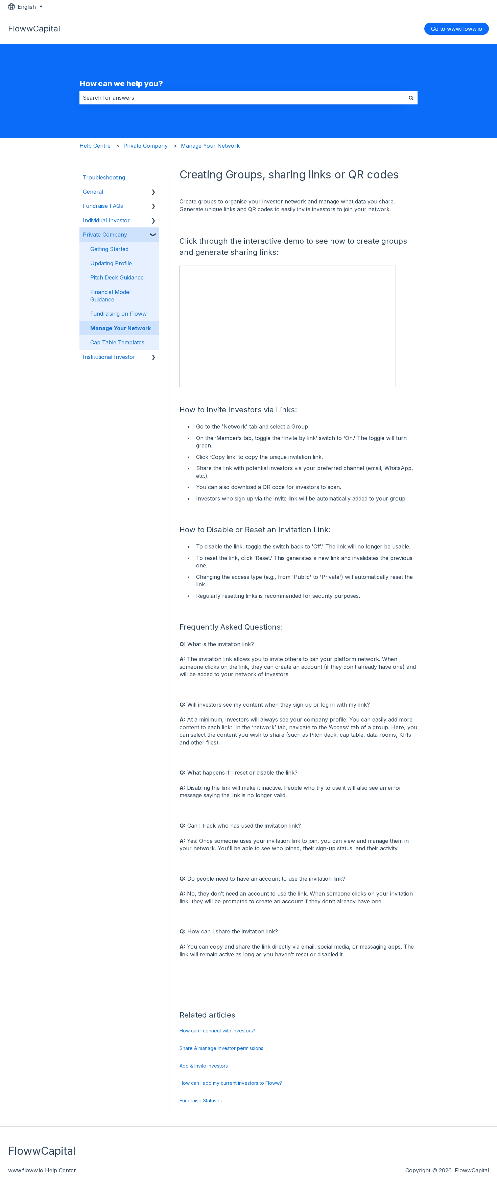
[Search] (411, 97)
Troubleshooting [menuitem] (104, 177)
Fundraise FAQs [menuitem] (103, 205)
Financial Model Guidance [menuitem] (110, 296)
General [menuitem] (93, 191)
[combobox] (242, 97)
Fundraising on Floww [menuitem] (118, 313)
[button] (153, 192)
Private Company (145, 145)
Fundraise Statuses (201, 1100)
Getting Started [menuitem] (109, 249)
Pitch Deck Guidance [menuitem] (117, 277)
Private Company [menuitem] (105, 234)
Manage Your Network (210, 145)
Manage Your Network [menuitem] (120, 328)
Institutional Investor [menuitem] (109, 356)
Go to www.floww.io (456, 28)
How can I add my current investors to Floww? (231, 1083)
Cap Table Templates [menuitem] (117, 342)
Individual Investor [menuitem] (106, 220)
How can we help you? (121, 83)
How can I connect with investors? (217, 1030)
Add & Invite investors (204, 1066)
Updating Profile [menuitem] (111, 263)
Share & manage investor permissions (221, 1048)
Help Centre (95, 145)
